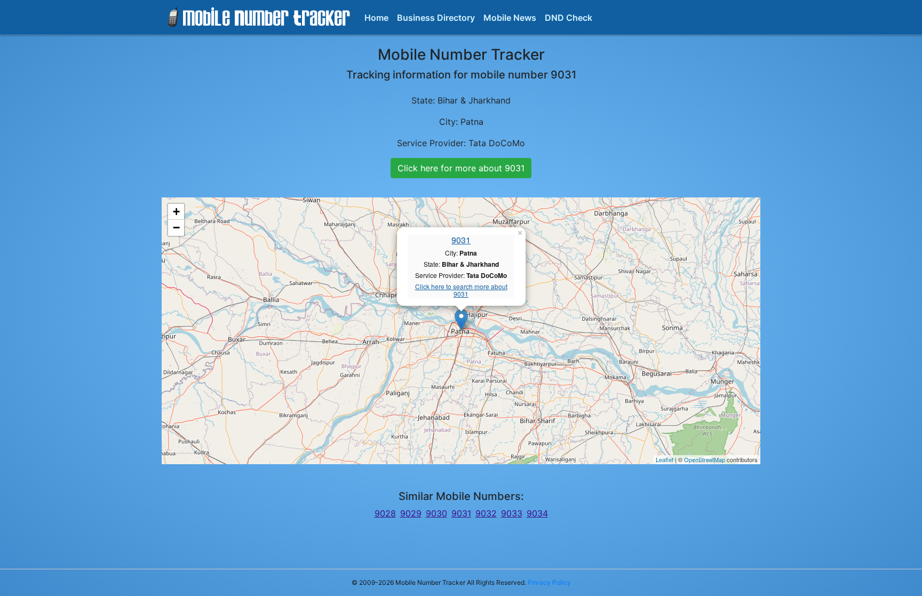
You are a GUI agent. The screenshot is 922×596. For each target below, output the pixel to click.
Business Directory (436, 17)
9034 (537, 513)
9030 (436, 513)
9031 (461, 240)
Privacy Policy (549, 582)
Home (376, 17)
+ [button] (176, 211)
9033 (511, 513)
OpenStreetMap (704, 459)
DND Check (568, 17)
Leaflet (664, 459)
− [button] (176, 227)
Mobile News (509, 17)
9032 (486, 513)
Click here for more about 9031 (461, 168)
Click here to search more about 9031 (461, 290)
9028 (385, 513)
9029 (411, 513)
